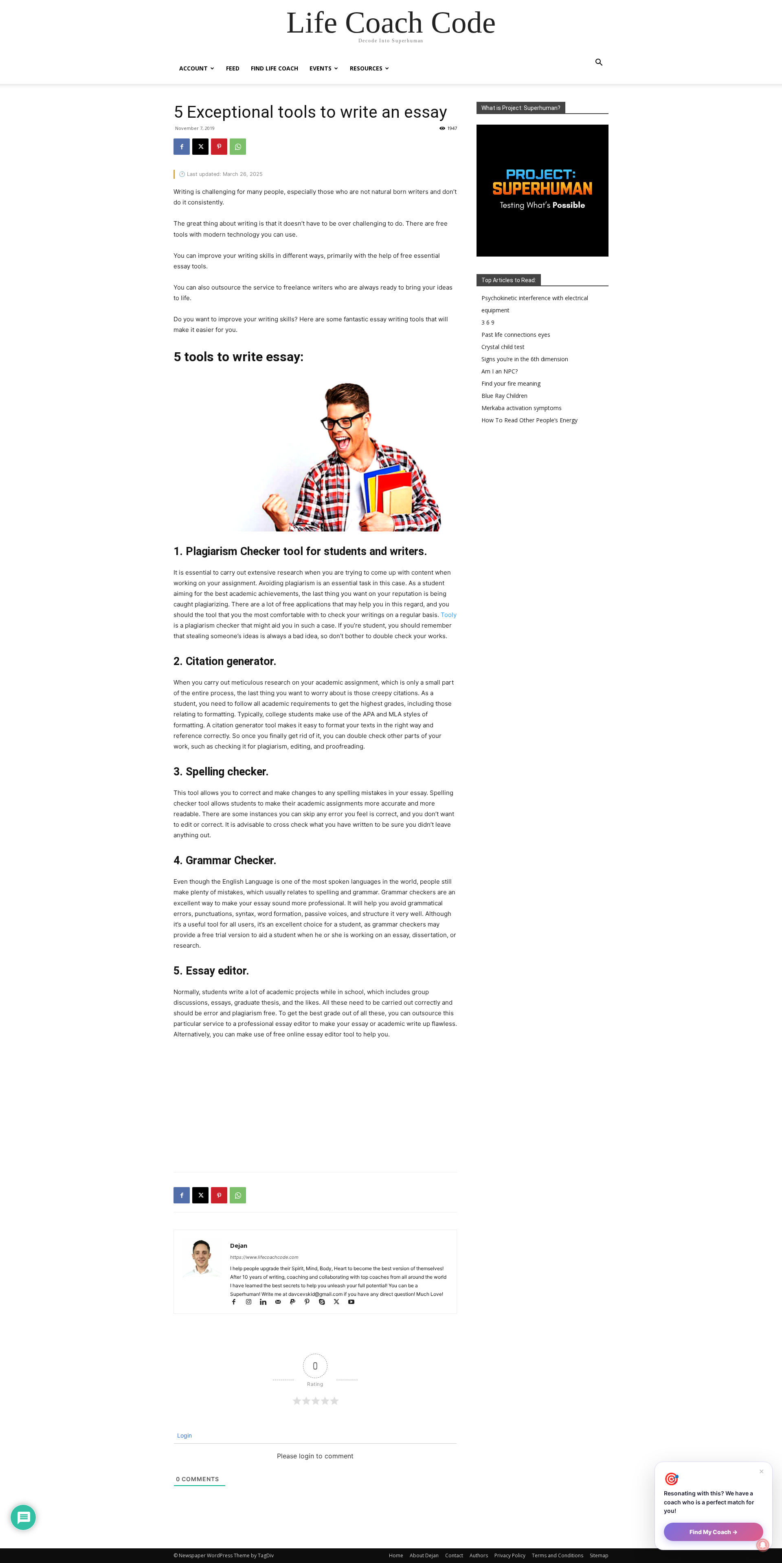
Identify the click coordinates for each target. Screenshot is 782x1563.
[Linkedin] (266, 1303)
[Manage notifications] (762, 1545)
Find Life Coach (274, 68)
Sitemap (599, 1555)
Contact (454, 1555)
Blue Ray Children (504, 396)
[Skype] (325, 1303)
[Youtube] (354, 1303)
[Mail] (281, 1303)
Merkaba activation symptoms (521, 408)
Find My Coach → (714, 1531)
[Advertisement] (315, 1107)
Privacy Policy (509, 1555)
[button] (598, 63)
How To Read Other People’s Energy (529, 420)
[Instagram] (252, 1303)
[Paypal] (296, 1303)
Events (321, 68)
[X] (200, 146)
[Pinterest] (219, 146)
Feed (232, 68)
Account (193, 68)
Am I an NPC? (499, 371)
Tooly (449, 615)
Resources (366, 68)
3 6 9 (487, 322)
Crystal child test (503, 347)
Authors (479, 1555)
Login (184, 1435)
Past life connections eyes (515, 334)
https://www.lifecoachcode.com (264, 1257)
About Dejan (424, 1555)
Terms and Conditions (557, 1555)
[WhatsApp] (238, 146)
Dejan (238, 1245)
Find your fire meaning (510, 383)
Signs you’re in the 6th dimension (524, 359)
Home (396, 1555)
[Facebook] (182, 146)
